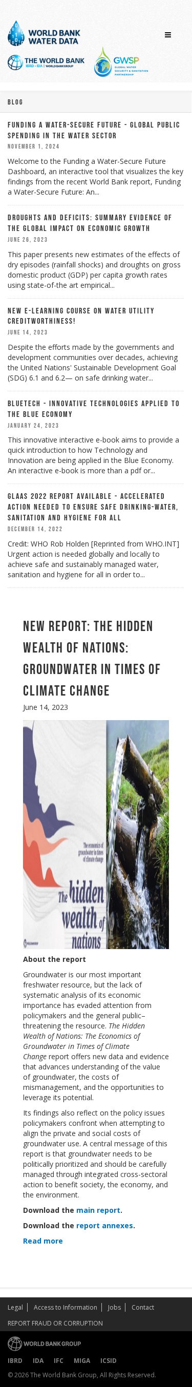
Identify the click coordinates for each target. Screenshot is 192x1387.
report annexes (104, 1225)
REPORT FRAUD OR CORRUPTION (55, 1323)
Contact (143, 1307)
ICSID (108, 1360)
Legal (15, 1307)
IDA (38, 1360)
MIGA (82, 1360)
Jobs (114, 1307)
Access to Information (65, 1307)
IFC (58, 1360)
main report (98, 1210)
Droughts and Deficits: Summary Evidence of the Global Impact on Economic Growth (90, 223)
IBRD (15, 1360)
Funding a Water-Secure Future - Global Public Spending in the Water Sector (94, 130)
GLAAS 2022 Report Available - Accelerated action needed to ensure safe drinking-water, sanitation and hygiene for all (93, 507)
